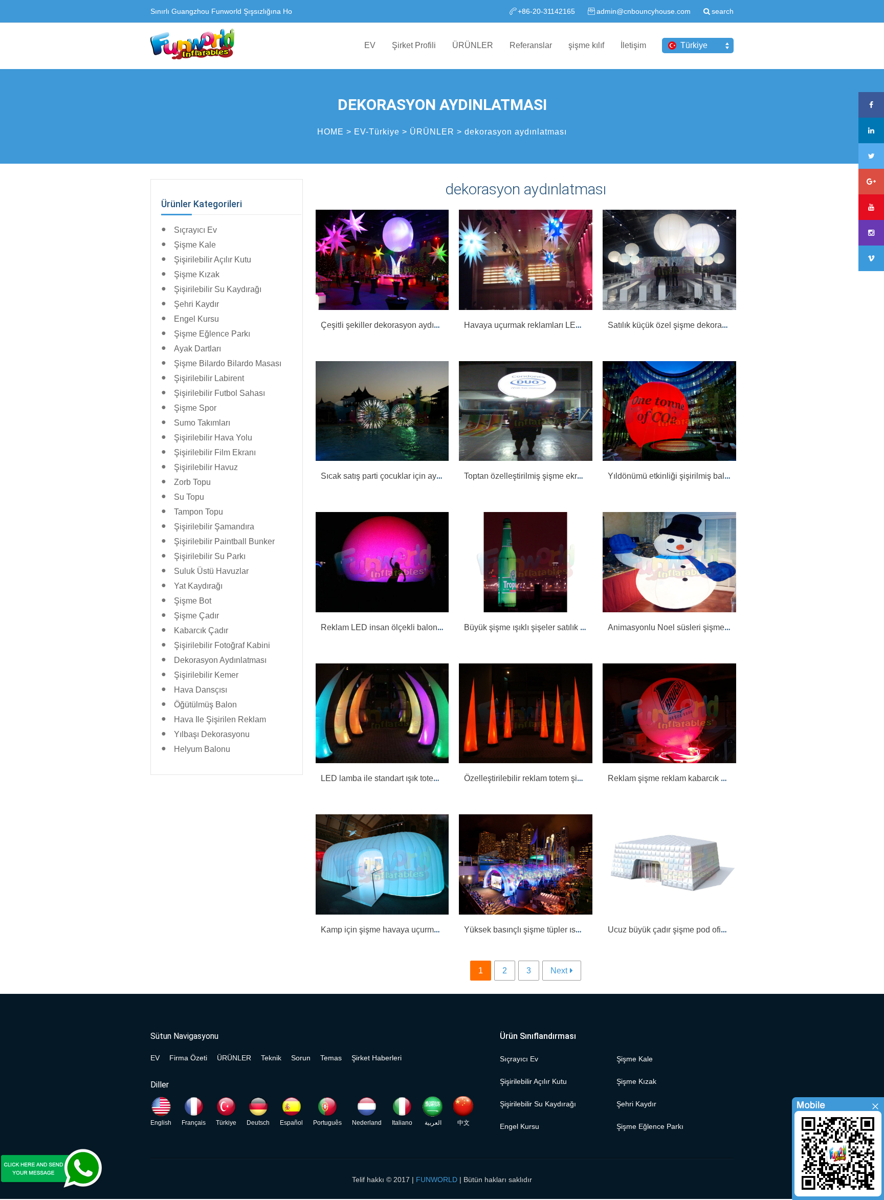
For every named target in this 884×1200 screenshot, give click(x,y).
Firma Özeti (188, 1058)
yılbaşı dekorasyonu (212, 734)
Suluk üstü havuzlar (211, 571)
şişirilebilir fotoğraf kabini (222, 645)
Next (558, 970)
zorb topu (192, 482)
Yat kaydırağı (198, 586)
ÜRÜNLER (472, 45)
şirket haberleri (376, 1058)
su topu (189, 497)
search (723, 11)
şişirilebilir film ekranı (215, 452)
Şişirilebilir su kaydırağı (217, 289)
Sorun (301, 1058)
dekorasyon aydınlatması (516, 131)
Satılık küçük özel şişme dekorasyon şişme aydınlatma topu (715, 325)
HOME (330, 131)
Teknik (271, 1058)
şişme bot (192, 600)
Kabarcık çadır (201, 630)
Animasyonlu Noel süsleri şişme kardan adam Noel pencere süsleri (729, 627)
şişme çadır (196, 615)
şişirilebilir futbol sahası (219, 393)
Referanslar (531, 45)
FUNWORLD (436, 1179)
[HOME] (192, 45)
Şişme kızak (196, 274)
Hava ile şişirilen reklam (220, 719)
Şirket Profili (414, 45)
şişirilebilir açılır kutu (212, 259)
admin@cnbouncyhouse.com (643, 11)
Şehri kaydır (196, 304)
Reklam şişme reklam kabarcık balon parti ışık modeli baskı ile (720, 778)
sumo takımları (202, 422)
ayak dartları (197, 348)
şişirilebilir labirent (209, 378)
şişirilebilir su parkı (210, 556)
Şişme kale (195, 244)
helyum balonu (202, 749)
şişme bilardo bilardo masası (227, 363)
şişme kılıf (586, 45)
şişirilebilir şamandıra (214, 526)
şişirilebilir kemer (206, 675)
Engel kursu (196, 319)
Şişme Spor (195, 408)
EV (369, 45)
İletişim (633, 45)
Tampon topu (198, 511)
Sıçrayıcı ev (195, 230)
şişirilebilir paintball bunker (224, 541)
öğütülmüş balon (205, 704)
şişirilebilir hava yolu (213, 437)
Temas (331, 1058)
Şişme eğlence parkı (212, 333)
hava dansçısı (200, 689)
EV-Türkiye (377, 131)
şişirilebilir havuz (206, 467)
